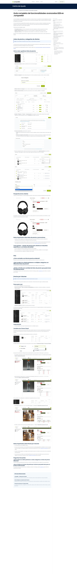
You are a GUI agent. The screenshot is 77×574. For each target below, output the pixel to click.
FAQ (53, 29)
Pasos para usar (55, 40)
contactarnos (41, 270)
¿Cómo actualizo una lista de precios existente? (58, 31)
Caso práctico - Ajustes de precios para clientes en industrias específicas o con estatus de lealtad (58, 28)
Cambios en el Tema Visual (56, 42)
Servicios (33, 1)
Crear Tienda (62, 1)
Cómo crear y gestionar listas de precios (57, 22)
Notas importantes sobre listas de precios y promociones (57, 25)
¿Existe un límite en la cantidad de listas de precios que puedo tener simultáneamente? (58, 36)
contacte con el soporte (43, 448)
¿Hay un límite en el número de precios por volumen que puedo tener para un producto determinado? (58, 52)
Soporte (15, 10)
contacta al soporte (37, 243)
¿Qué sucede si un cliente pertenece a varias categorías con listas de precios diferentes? (59, 48)
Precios (42, 1)
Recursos (37, 1)
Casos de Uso (55, 41)
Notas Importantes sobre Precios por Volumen (58, 44)
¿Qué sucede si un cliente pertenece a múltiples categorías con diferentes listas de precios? (58, 34)
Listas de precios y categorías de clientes (57, 20)
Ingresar (56, 1)
